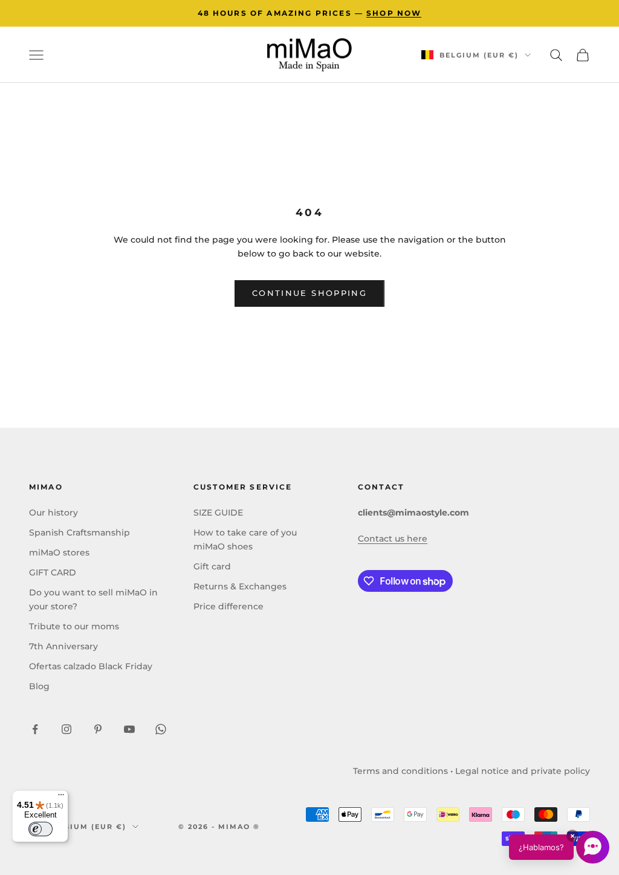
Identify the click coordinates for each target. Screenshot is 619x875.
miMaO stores (59, 552)
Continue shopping (309, 293)
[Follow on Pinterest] (98, 729)
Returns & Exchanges (240, 586)
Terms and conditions (400, 770)
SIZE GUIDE (218, 512)
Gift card (212, 566)
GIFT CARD (52, 572)
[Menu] (61, 797)
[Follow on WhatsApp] (161, 729)
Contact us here (392, 538)
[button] (559, 847)
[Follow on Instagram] (66, 729)
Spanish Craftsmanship (79, 532)
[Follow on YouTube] (129, 729)
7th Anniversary (63, 646)
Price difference (228, 606)
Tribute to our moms (74, 626)
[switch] (40, 829)
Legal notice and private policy (522, 770)
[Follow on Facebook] (35, 729)
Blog (39, 686)
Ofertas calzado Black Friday (90, 666)
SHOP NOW (393, 13)
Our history (53, 512)
